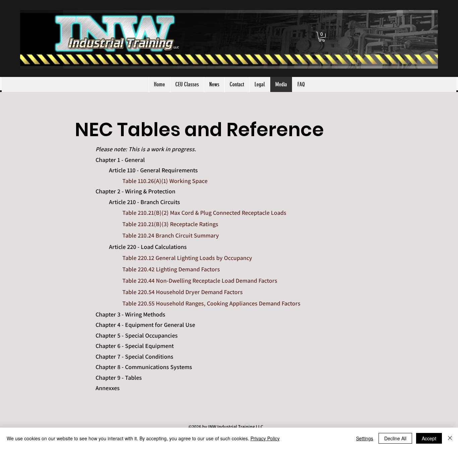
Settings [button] (364, 438)
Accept (429, 438)
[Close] (450, 438)
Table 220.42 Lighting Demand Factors (171, 269)
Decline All (395, 438)
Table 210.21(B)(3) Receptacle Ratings (170, 224)
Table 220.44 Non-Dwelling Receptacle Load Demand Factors (199, 280)
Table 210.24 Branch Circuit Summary (170, 235)
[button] (322, 36)
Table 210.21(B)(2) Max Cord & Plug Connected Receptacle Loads (204, 212)
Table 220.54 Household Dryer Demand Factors (182, 292)
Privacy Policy (265, 438)
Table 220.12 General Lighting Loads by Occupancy (187, 258)
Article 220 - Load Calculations (148, 247)
